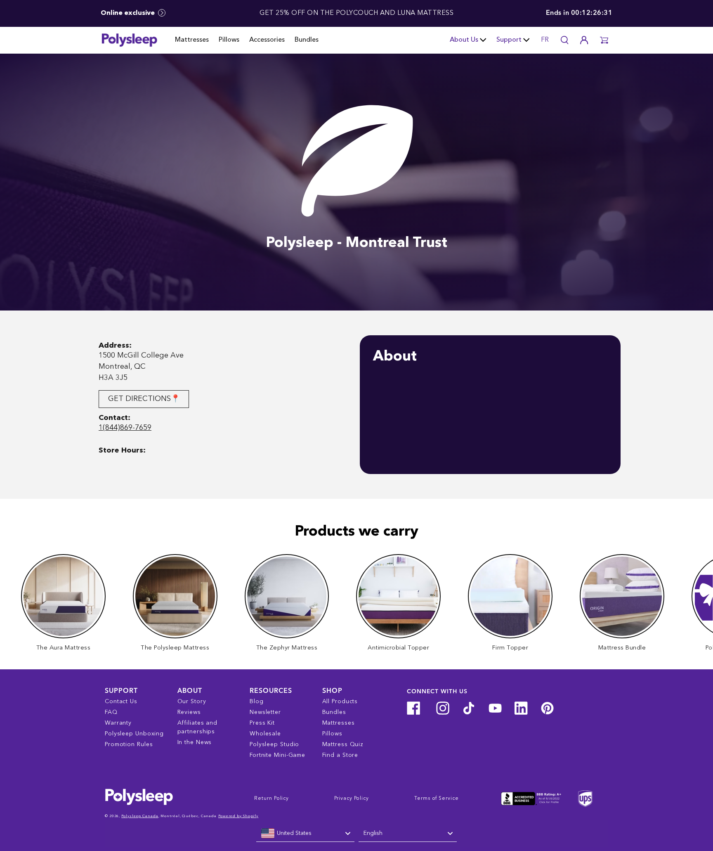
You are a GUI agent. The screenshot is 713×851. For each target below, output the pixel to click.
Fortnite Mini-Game (277, 755)
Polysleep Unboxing (134, 734)
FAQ (111, 712)
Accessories (267, 40)
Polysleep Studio (274, 744)
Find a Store (340, 755)
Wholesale (265, 734)
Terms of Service (436, 798)
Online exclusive (128, 13)
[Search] (564, 40)
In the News (194, 742)
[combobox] (305, 833)
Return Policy (271, 798)
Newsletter (265, 712)
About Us (464, 40)
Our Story (191, 701)
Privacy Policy (351, 798)
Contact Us (121, 701)
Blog (257, 701)
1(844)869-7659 (125, 427)
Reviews (189, 712)
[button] (604, 40)
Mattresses (192, 40)
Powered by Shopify (238, 816)
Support (509, 40)
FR (545, 40)
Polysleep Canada (139, 816)
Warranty (118, 723)
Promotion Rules (129, 744)
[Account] (584, 40)
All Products (340, 701)
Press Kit (262, 723)
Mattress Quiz (343, 744)
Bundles (307, 40)
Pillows (229, 40)
